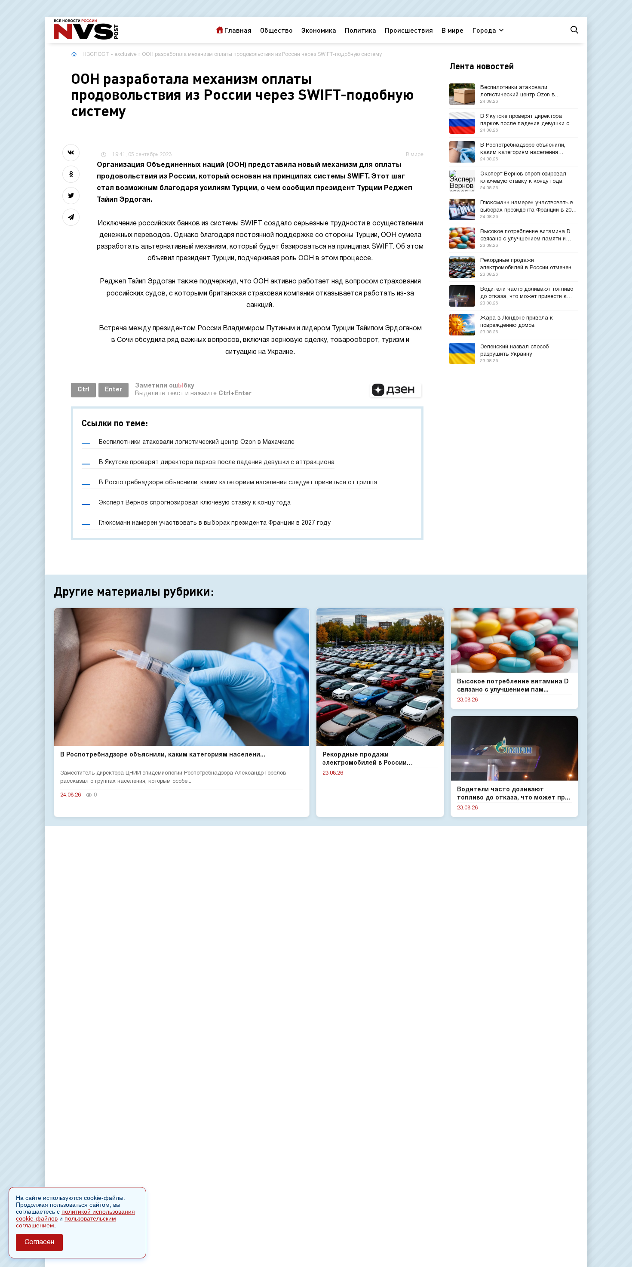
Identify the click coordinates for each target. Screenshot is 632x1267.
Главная (238, 30)
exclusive (125, 54)
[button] (395, 390)
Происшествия (409, 30)
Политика (360, 30)
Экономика (318, 30)
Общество (276, 30)
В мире (452, 30)
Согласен (39, 1242)
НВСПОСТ (96, 54)
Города (484, 30)
